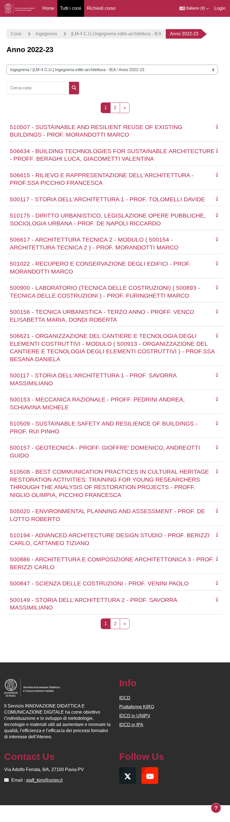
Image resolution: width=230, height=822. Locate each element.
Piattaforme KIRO (136, 706)
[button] (194, 8)
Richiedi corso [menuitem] (101, 8)
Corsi (16, 33)
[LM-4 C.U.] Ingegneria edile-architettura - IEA (116, 33)
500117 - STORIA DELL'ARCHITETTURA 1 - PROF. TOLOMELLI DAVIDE (107, 199)
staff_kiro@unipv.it (44, 780)
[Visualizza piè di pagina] (216, 808)
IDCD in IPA (131, 724)
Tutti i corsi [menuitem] (70, 8)
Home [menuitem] (48, 8)
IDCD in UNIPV (134, 715)
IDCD (124, 697)
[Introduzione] (218, 126)
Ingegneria (46, 33)
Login (220, 8)
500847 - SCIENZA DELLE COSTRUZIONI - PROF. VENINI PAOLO (99, 583)
